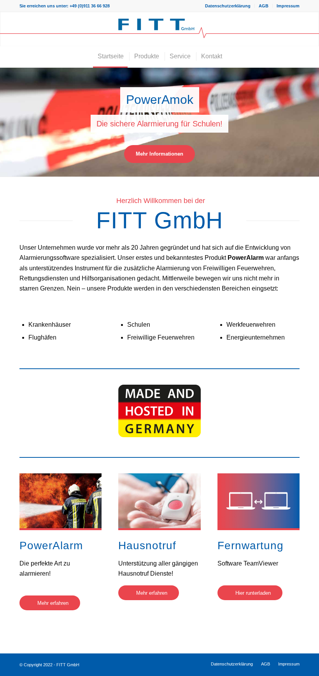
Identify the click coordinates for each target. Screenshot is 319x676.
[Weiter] (312, 122)
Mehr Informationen (159, 154)
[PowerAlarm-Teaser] (60, 500)
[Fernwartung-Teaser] (258, 500)
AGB (263, 6)
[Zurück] (7, 122)
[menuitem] (228, 6)
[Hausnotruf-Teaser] (159, 500)
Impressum (288, 6)
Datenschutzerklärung (228, 6)
